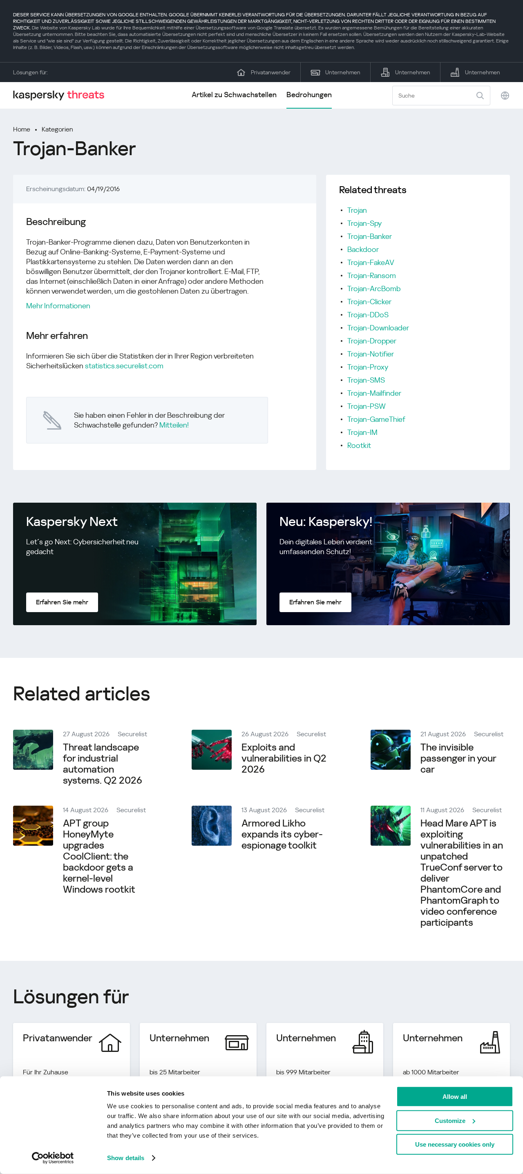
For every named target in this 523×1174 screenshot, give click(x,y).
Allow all (455, 1096)
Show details (125, 1157)
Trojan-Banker (369, 236)
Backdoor (363, 249)
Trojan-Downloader (378, 327)
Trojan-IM (362, 432)
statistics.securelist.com (124, 365)
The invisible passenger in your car (458, 758)
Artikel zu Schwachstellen (234, 94)
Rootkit (359, 445)
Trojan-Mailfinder (374, 393)
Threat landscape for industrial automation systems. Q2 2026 (102, 764)
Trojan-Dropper (371, 340)
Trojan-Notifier (370, 354)
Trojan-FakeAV (370, 262)
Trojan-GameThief (376, 419)
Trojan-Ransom (371, 275)
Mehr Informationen (58, 305)
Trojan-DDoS (368, 314)
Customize (450, 1120)
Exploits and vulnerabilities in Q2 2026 (283, 758)
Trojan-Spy (364, 223)
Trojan (357, 210)
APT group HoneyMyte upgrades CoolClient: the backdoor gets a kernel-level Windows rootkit (99, 856)
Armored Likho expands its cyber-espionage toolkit (282, 834)
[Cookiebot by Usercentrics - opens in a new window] (53, 1158)
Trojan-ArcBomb (374, 288)
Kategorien (57, 129)
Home (21, 129)
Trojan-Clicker (369, 301)
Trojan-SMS (366, 380)
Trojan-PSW (366, 406)
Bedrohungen (309, 94)
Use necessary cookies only (454, 1144)
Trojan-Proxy (367, 367)
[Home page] (62, 95)
